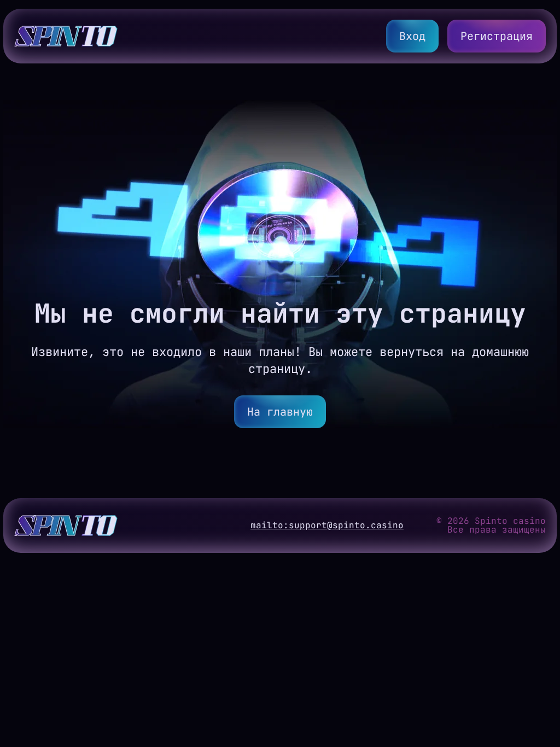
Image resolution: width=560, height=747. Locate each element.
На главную (280, 412)
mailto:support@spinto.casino (327, 525)
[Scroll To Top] (541, 711)
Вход (412, 36)
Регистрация (496, 36)
